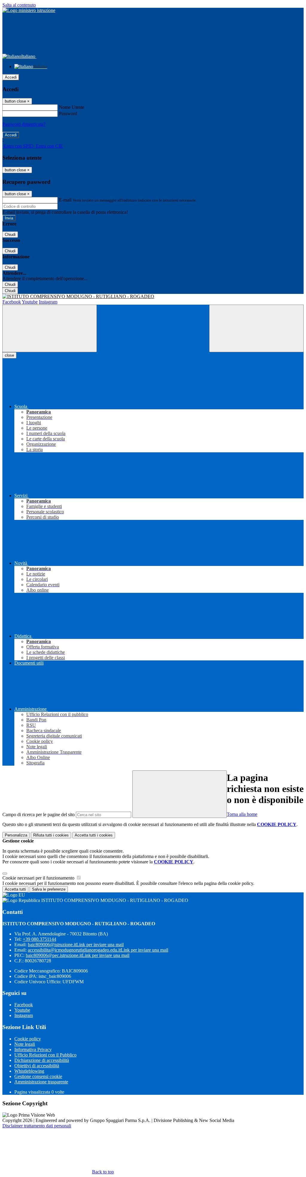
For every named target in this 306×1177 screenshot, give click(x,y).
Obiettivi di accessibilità (36, 1065)
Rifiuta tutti (51, 835)
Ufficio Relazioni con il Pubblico (45, 1054)
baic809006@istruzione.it (76, 944)
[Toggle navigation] (49, 328)
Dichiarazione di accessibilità (41, 1060)
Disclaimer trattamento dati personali (36, 1125)
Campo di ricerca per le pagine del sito (38, 814)
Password (68, 113)
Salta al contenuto (19, 4)
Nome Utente (71, 107)
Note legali (24, 1044)
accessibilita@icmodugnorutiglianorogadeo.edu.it (98, 949)
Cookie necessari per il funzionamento (39, 877)
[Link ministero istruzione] (28, 10)
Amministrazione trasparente (41, 1081)
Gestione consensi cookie (38, 1076)
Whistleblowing (29, 1071)
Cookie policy (27, 1038)
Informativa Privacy (33, 1049)
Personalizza (16, 835)
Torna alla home (242, 814)
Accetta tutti (94, 835)
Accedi (11, 77)
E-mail (65, 199)
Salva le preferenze (48, 889)
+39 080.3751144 (39, 939)
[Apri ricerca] (256, 328)
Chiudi (10, 234)
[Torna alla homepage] (153, 296)
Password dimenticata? (23, 124)
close (9, 355)
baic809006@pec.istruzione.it (77, 955)
